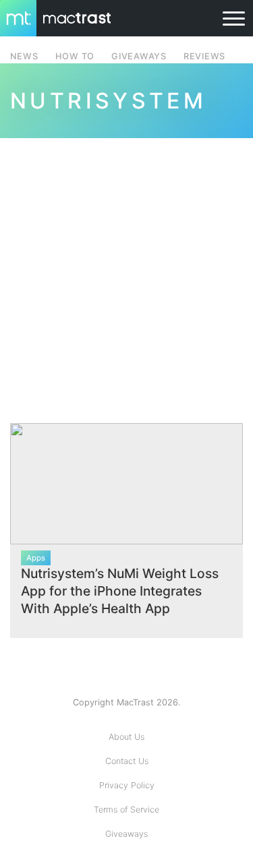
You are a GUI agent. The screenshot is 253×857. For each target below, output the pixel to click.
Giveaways (126, 834)
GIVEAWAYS (139, 56)
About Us (126, 737)
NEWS (24, 56)
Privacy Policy (126, 785)
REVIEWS (204, 56)
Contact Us (126, 761)
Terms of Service (126, 809)
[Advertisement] (126, 272)
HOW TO (74, 56)
